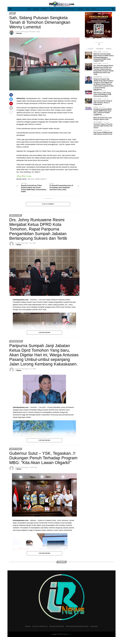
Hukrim (51, 9)
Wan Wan (19, 33)
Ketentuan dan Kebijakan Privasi (77, 626)
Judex (70, 634)
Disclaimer (94, 626)
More (93, 9)
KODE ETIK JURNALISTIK (39, 626)
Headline (31, 179)
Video (88, 9)
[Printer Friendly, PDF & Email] (24, 176)
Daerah (44, 9)
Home (29, 9)
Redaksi (28, 626)
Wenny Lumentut (41, 179)
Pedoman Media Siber (56, 626)
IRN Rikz (18, 244)
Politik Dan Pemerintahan (65, 9)
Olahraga (80, 9)
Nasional (36, 9)
